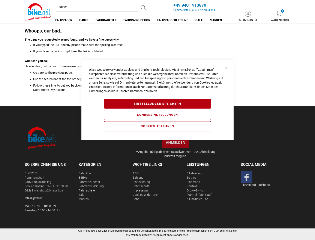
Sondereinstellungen (157, 115)
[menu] (138, 20)
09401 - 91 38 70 (57, 186)
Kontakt (192, 186)
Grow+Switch (196, 190)
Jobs (136, 199)
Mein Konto (248, 20)
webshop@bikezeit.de (48, 190)
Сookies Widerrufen (146, 194)
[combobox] (97, 7)
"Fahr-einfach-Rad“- (199, 194)
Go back (38, 72)
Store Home (41, 89)
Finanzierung (141, 182)
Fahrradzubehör (89, 182)
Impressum (140, 190)
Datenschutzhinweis (143, 91)
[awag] (51, 138)
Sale (81, 194)
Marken (84, 199)
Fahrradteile (87, 190)
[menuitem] (64, 20)
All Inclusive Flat (197, 199)
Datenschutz (141, 186)
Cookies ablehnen (157, 126)
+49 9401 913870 (189, 5)
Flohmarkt (193, 182)
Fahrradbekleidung (91, 186)
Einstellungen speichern (157, 103)
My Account (59, 89)
